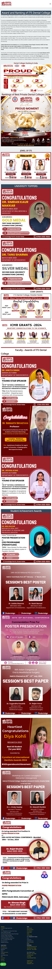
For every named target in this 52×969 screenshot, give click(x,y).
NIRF (2, 956)
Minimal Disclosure (4, 940)
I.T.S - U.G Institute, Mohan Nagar (6, 939)
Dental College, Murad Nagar (6, 932)
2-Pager (34, 948)
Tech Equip (3, 960)
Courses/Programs (4, 948)
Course (31, 960)
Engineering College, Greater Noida (7, 936)
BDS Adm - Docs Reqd (31, 953)
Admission (29, 946)
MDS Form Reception (30, 942)
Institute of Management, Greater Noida (7, 938)
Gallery (28, 933)
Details (30, 962)
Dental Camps (29, 932)
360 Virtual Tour (3, 946)
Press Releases (29, 931)
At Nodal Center (30, 955)
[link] (26, 65)
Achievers (2, 959)
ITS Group (2, 926)
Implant (28, 960)
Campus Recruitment (4, 952)
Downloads (3, 957)
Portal (7, 955)
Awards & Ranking (30, 929)
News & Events (29, 928)
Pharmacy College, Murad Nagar (6, 935)
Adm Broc (29, 948)
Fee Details (3, 953)
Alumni (2, 950)
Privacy (28, 943)
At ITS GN (29, 956)
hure (32, 948)
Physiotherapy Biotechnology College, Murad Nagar (9, 933)
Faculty (2, 929)
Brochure (33, 946)
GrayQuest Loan (30, 963)
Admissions (3, 949)
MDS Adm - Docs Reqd (31, 949)
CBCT (28, 962)
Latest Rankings (29, 935)
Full (36, 946)
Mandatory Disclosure (4, 942)
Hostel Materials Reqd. (31, 957)
